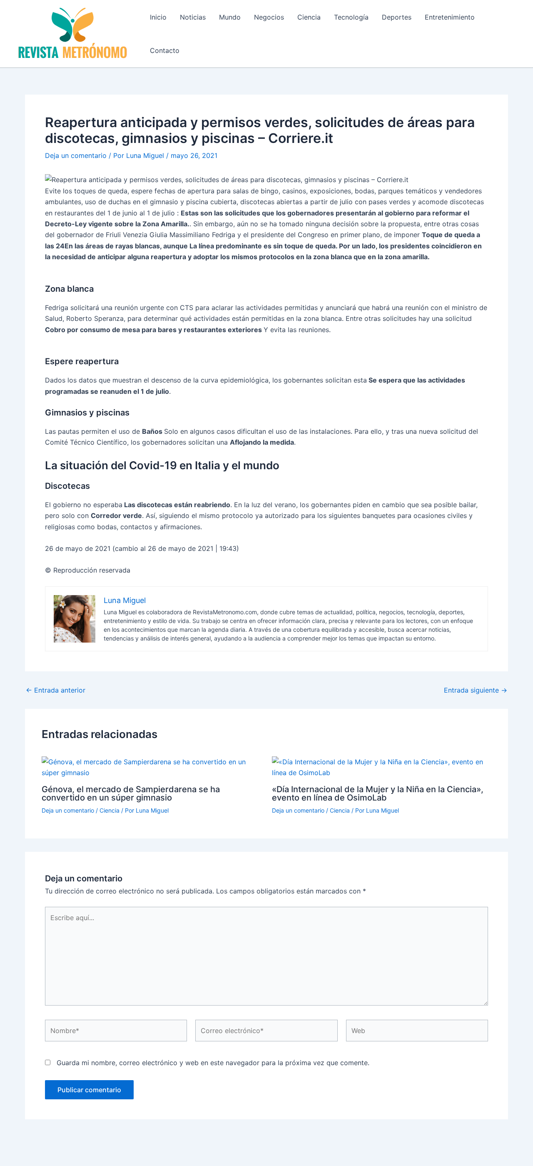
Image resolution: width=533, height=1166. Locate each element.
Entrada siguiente (475, 690)
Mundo (230, 17)
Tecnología (351, 17)
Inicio (158, 17)
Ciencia (309, 17)
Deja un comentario (76, 155)
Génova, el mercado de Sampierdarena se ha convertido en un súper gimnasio (131, 793)
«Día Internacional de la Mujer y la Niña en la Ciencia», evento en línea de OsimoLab (377, 793)
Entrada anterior (55, 690)
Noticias (193, 17)
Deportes (396, 17)
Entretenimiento (450, 17)
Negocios (269, 17)
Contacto (164, 50)
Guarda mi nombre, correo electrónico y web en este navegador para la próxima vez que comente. (213, 1062)
